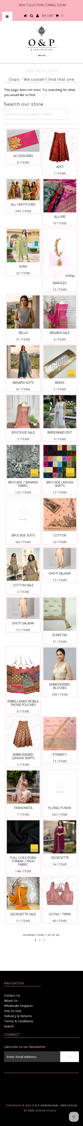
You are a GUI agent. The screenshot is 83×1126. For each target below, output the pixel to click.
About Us (11, 1000)
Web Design (69, 1105)
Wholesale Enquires (18, 1005)
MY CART (52, 16)
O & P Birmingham (45, 1105)
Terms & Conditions (18, 1021)
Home (29, 70)
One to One (12, 1011)
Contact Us (12, 995)
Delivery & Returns (18, 1016)
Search (9, 1026)
